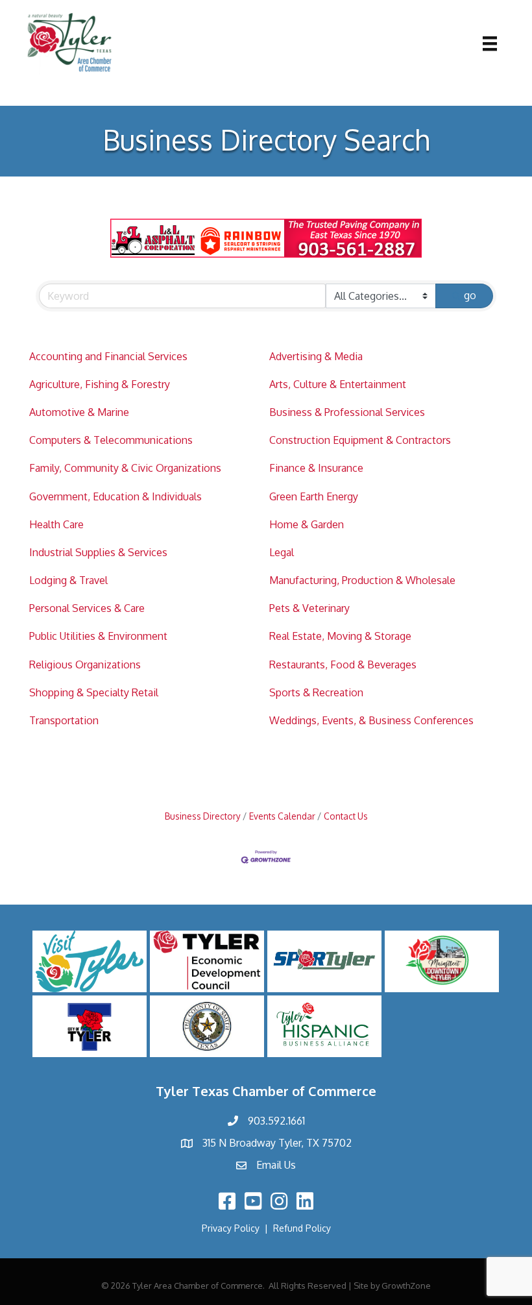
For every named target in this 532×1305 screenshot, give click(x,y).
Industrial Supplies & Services (98, 552)
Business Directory (203, 816)
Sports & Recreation (316, 692)
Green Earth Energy (313, 496)
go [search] (470, 295)
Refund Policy (302, 1228)
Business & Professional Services (347, 412)
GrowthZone (406, 1285)
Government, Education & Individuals (115, 496)
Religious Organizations (85, 664)
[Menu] (490, 43)
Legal (281, 552)
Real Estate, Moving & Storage (340, 635)
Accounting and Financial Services (108, 356)
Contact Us (346, 816)
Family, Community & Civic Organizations (125, 467)
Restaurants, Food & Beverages (343, 664)
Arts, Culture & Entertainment (337, 384)
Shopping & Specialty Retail (93, 692)
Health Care (56, 524)
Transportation (64, 720)
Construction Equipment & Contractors (360, 439)
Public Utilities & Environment (98, 635)
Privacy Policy (231, 1228)
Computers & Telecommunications (111, 439)
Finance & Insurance (316, 467)
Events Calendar (282, 816)
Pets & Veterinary (309, 608)
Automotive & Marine (79, 412)
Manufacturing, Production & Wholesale (362, 580)
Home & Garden (306, 524)
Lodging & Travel (68, 580)
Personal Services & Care (87, 608)
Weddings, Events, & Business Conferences (371, 720)
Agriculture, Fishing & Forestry (99, 384)
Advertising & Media (316, 356)
